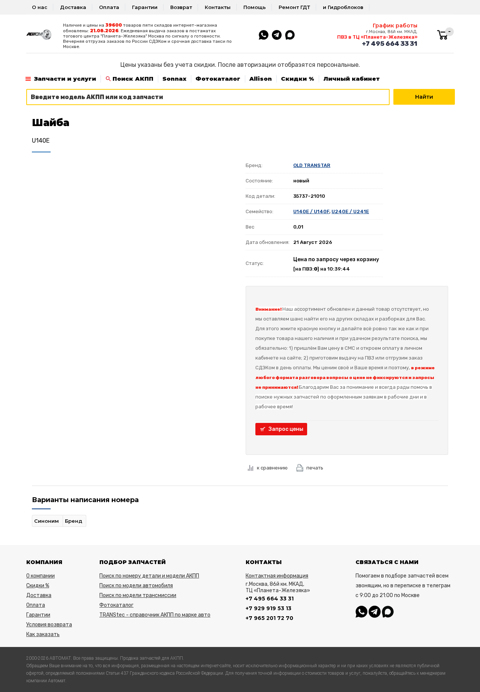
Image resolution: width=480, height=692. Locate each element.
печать (314, 468)
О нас (39, 7)
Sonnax (174, 78)
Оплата (109, 7)
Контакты (218, 7)
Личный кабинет (351, 78)
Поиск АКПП (132, 78)
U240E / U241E (350, 211)
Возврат (181, 7)
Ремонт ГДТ (294, 7)
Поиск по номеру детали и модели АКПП (149, 576)
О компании (40, 576)
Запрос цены (285, 429)
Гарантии (145, 7)
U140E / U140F (311, 211)
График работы (395, 25)
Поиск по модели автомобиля (136, 585)
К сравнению (272, 468)
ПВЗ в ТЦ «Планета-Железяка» (377, 37)
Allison (260, 78)
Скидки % (297, 78)
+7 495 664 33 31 (389, 43)
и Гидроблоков (343, 7)
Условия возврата (49, 624)
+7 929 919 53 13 (268, 608)
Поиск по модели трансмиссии (137, 595)
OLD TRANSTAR (311, 165)
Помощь (254, 7)
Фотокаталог (217, 78)
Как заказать (43, 634)
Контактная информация (277, 576)
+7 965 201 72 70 (269, 618)
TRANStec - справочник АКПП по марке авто (154, 615)
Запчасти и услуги (65, 78)
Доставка (73, 7)
